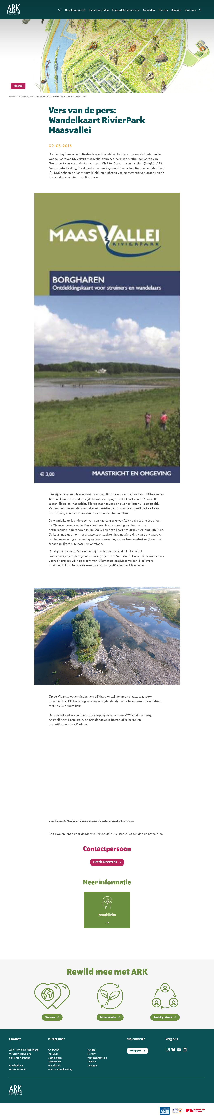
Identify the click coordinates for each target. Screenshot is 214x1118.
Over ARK (53, 1049)
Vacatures (54, 1053)
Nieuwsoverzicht (25, 96)
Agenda (176, 10)
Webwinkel (54, 1061)
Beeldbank (54, 1065)
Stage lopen (55, 1057)
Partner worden (108, 1017)
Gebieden (149, 10)
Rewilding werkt (75, 10)
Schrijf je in (135, 1051)
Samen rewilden (99, 10)
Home (60, 10)
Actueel (91, 1049)
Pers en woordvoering (60, 1069)
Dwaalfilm (155, 833)
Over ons (190, 10)
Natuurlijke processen (126, 10)
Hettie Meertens (105, 862)
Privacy (91, 1053)
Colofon (91, 1061)
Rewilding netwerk (163, 1017)
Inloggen (92, 1065)
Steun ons (50, 1017)
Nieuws (163, 10)
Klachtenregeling (97, 1057)
